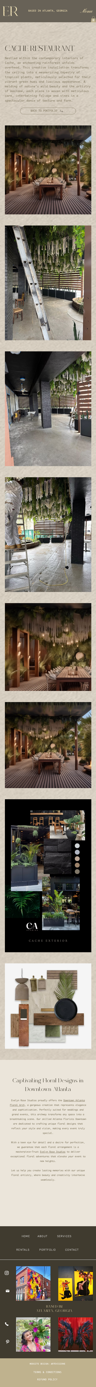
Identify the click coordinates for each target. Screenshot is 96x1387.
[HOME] (8, 1273)
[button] (86, 11)
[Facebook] (8, 1324)
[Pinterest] (8, 1342)
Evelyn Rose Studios (52, 1152)
